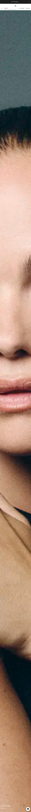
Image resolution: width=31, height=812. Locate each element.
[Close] (29, 1)
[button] (2, 8)
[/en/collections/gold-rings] (15, 408)
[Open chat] (28, 809)
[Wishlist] (18, 8)
